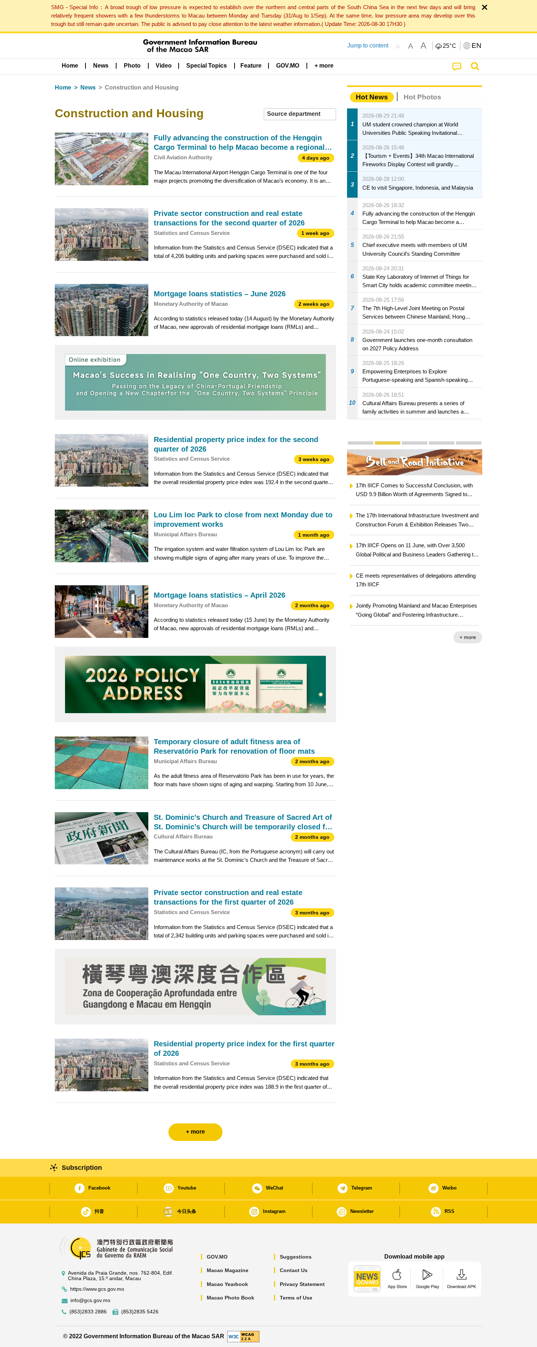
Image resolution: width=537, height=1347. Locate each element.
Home (63, 87)
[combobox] (300, 114)
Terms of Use (296, 1298)
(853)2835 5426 (140, 1311)
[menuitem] (101, 66)
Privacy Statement (302, 1284)
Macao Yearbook (227, 1284)
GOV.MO (217, 1257)
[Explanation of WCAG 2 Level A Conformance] (243, 1336)
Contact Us (294, 1270)
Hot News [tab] (372, 97)
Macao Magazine (227, 1270)
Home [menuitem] (70, 65)
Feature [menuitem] (251, 65)
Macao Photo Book (230, 1298)
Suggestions (296, 1257)
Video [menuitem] (164, 65)
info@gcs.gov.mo (90, 1300)
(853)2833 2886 (88, 1311)
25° (450, 46)
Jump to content (367, 45)
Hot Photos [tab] (422, 97)
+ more (468, 637)
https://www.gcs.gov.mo (97, 1289)
